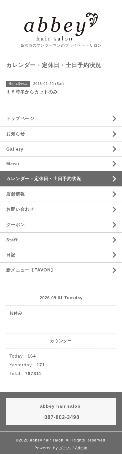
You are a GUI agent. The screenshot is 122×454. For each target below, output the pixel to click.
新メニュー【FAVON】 (30, 269)
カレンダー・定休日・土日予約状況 (43, 178)
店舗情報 (15, 193)
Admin (81, 448)
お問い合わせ (20, 209)
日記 (11, 254)
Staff (12, 239)
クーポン (15, 224)
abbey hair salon (47, 440)
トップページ (20, 118)
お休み (16, 313)
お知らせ (15, 133)
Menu (12, 163)
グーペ (65, 448)
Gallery (14, 149)
